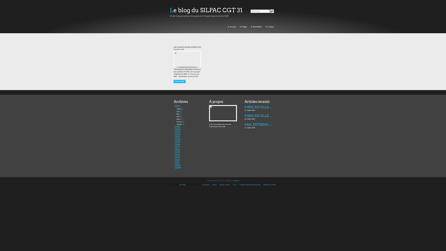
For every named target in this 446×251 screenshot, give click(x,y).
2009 (178, 167)
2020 (178, 139)
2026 (177, 106)
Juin (178, 111)
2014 (177, 155)
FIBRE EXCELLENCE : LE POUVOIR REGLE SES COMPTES (258, 116)
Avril (178, 116)
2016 (177, 149)
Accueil (233, 27)
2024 (177, 129)
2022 (177, 134)
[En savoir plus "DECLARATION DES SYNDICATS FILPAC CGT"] (187, 53)
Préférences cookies (269, 185)
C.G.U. (235, 185)
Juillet (179, 109)
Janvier (179, 124)
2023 (177, 131)
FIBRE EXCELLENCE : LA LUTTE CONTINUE (258, 107)
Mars (178, 119)
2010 (177, 165)
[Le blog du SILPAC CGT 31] (223, 106)
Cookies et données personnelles (250, 185)
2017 (177, 147)
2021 (177, 137)
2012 (177, 160)
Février (179, 122)
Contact (271, 27)
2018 (177, 144)
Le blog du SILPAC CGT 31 (206, 10)
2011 (177, 162)
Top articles (205, 185)
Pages (244, 27)
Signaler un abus (224, 185)
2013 (177, 157)
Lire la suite (179, 81)
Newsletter (257, 27)
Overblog (236, 181)
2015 (177, 152)
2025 (177, 126)
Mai (178, 114)
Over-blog (182, 185)
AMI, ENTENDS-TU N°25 (258, 124)
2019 (177, 142)
